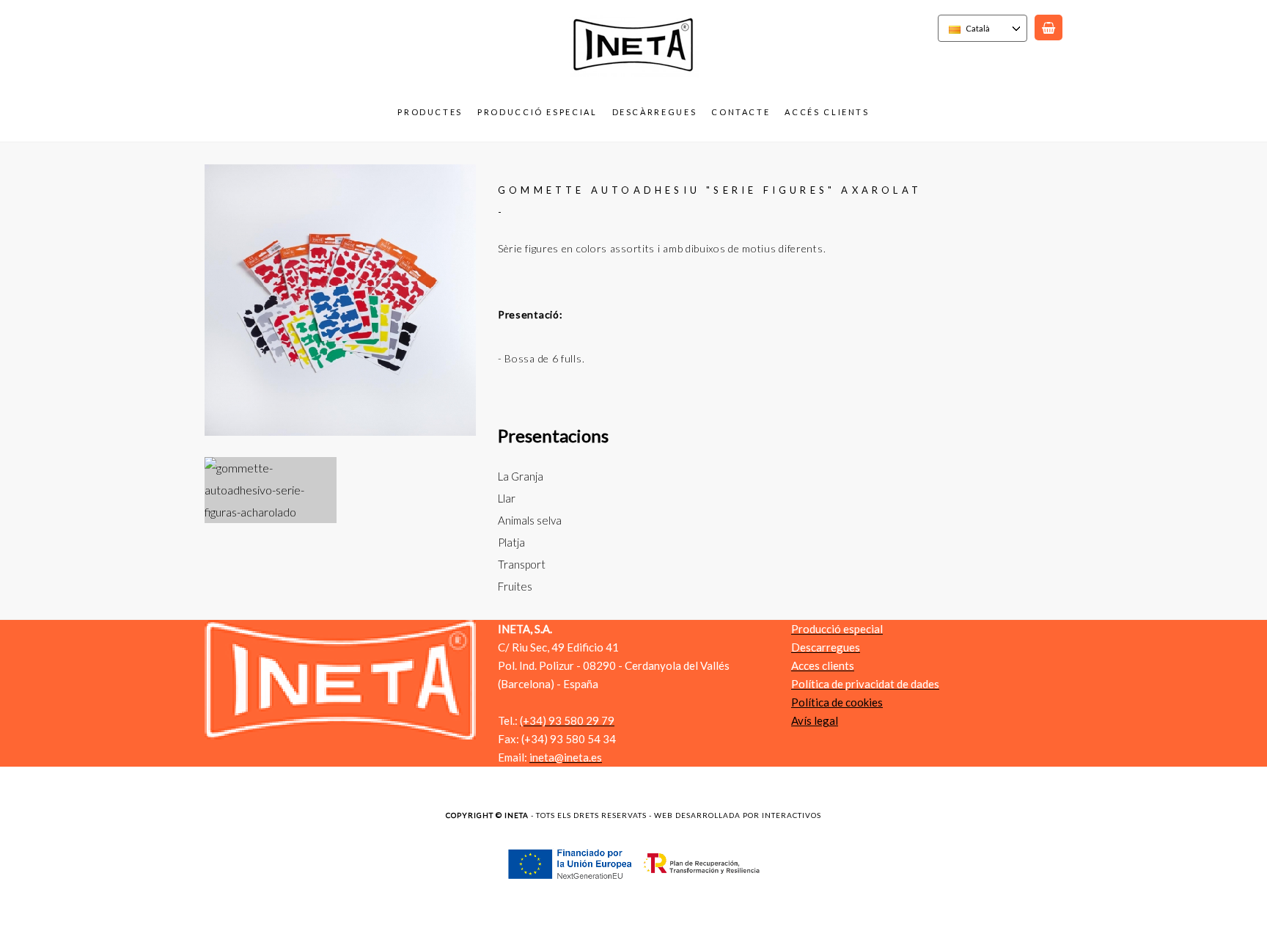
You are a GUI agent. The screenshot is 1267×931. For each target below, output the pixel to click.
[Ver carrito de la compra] (1048, 27)
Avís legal (814, 720)
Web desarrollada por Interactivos (737, 815)
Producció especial (537, 112)
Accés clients (827, 112)
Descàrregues (654, 112)
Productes (430, 112)
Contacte (740, 112)
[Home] (634, 76)
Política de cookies (837, 702)
